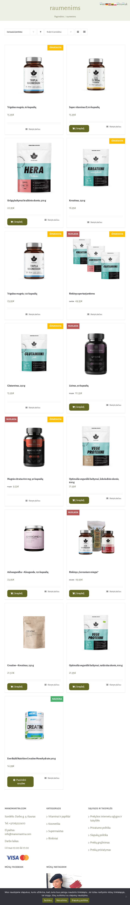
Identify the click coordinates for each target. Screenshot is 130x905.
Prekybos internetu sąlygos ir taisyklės (106, 818)
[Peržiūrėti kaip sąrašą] (84, 32)
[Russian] (119, 4)
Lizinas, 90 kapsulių (78, 385)
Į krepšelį (79, 128)
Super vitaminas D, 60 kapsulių (84, 107)
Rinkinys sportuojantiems (82, 293)
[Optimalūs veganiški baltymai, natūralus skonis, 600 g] (96, 632)
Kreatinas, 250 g (77, 200)
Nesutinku (61, 900)
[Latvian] (109, 4)
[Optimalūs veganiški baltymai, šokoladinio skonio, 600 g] (96, 446)
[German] (106, 4)
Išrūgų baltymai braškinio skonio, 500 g (26, 200)
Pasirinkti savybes (21, 782)
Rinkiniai (53, 838)
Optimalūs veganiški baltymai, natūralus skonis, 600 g (96, 665)
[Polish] (115, 4)
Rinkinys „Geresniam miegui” (83, 572)
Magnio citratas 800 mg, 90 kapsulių (25, 479)
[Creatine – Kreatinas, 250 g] (34, 632)
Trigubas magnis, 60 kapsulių (21, 107)
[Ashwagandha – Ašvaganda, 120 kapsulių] (34, 539)
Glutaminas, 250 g (16, 385)
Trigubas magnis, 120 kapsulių (22, 293)
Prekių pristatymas (100, 850)
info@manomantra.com (18, 834)
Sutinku (48, 900)
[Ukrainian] (125, 4)
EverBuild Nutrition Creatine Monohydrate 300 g (31, 758)
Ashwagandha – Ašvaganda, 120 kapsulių (27, 572)
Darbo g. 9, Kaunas (25, 816)
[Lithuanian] (112, 4)
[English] (102, 4)
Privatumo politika (100, 827)
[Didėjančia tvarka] (40, 32)
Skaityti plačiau (34, 129)
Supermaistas (55, 831)
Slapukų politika (99, 835)
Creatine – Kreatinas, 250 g (20, 665)
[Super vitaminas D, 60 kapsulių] (96, 74)
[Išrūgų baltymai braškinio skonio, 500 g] (34, 167)
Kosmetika (54, 823)
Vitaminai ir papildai (59, 816)
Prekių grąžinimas (100, 842)
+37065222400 (17, 823)
